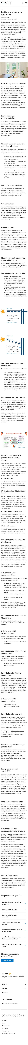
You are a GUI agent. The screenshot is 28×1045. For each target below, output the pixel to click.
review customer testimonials (16, 856)
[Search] (22, 3)
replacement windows (18, 751)
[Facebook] (3, 1015)
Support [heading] (4, 988)
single (2, 190)
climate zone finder (14, 564)
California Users (5, 1031)
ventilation (10, 27)
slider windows (20, 192)
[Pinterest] (10, 1015)
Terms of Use (5, 1028)
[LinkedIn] (18, 1015)
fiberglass (9, 131)
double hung (4, 722)
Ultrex (5, 131)
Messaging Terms (5, 1025)
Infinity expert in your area (17, 731)
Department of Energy (10, 607)
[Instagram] (7, 1015)
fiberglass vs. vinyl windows (17, 149)
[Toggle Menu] (26, 3)
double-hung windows (12, 190)
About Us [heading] (4, 984)
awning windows (10, 192)
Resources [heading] (5, 993)
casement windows (14, 722)
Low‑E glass (6, 32)
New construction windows (8, 100)
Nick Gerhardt (6, 17)
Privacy (3, 1023)
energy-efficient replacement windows (11, 808)
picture (9, 727)
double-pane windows (13, 758)
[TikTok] (22, 1015)
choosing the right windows (16, 266)
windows (8, 22)
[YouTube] (14, 1015)
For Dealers (4, 1020)
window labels (7, 465)
